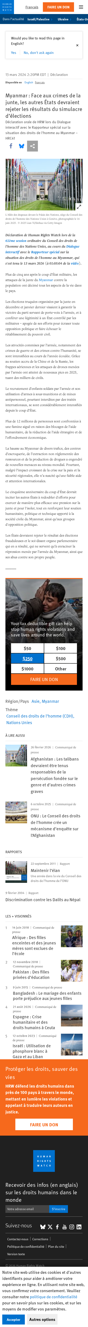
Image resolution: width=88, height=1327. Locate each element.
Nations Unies (19, 722)
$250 (27, 658)
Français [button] (31, 7)
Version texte (16, 1254)
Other (60, 668)
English (29, 82)
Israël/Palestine (38, 19)
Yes (13, 52)
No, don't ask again (39, 52)
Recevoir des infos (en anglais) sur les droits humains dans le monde (41, 1192)
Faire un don (58, 7)
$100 (60, 648)
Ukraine (63, 19)
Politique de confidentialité (25, 1246)
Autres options (42, 1319)
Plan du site (56, 1246)
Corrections (40, 1239)
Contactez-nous (17, 1239)
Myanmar (46, 279)
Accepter (13, 1319)
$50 (27, 648)
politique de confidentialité (53, 1296)
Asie (35, 701)
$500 (61, 658)
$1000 (27, 668)
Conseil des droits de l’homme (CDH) (39, 716)
